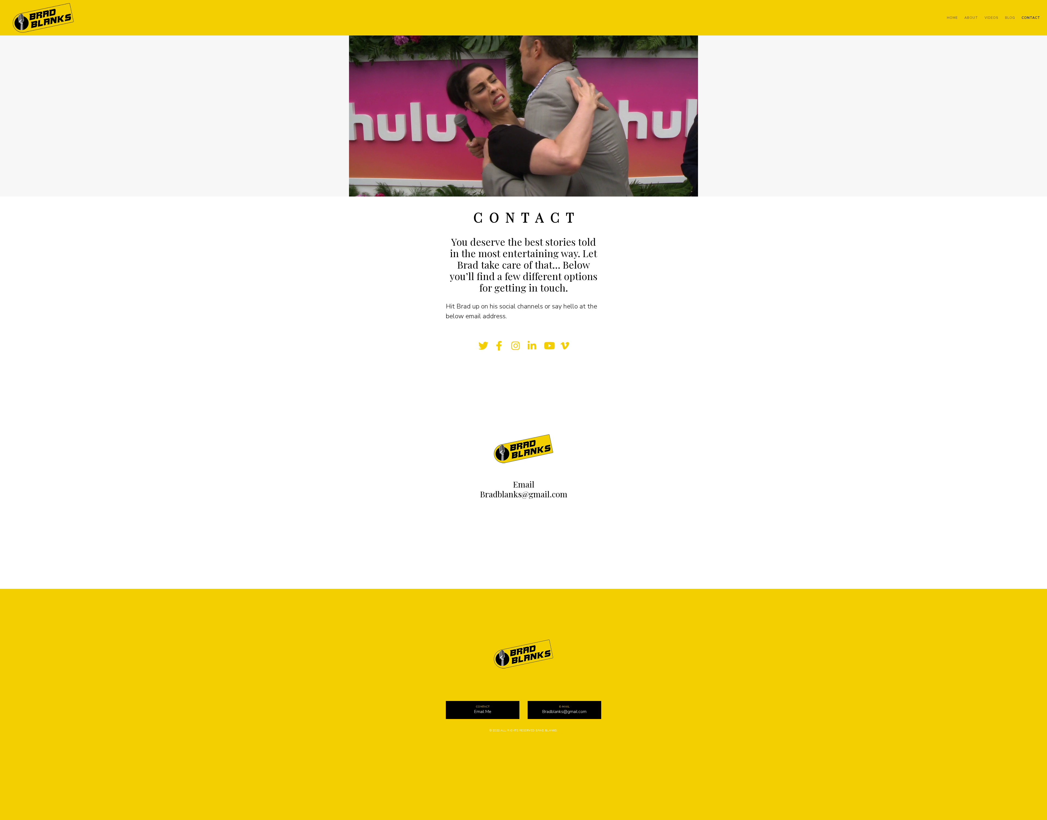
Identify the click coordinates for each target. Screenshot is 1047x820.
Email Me (482, 712)
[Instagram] (515, 345)
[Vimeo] (564, 345)
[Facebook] (499, 345)
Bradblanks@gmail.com (523, 494)
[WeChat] (543, 748)
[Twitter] (483, 345)
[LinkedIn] (532, 345)
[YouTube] (548, 345)
